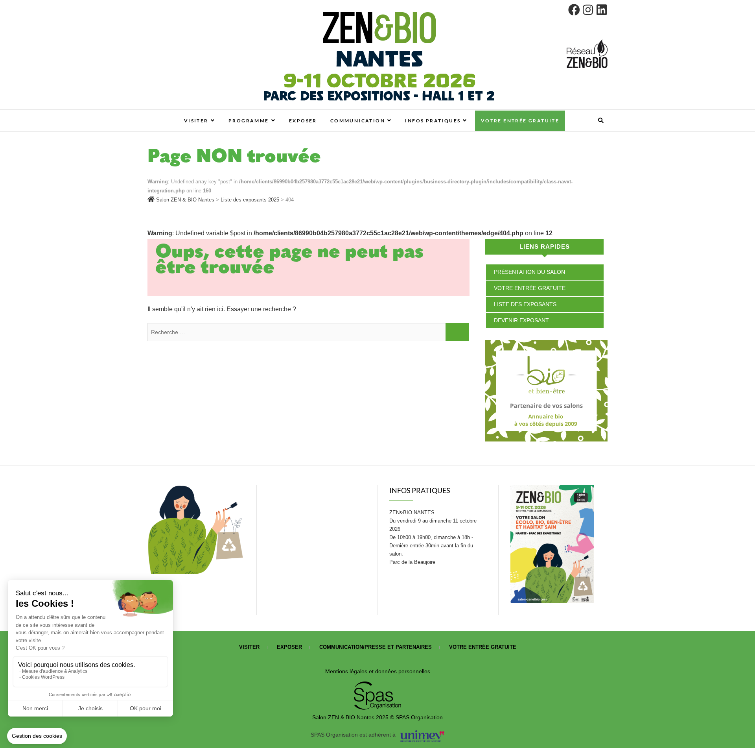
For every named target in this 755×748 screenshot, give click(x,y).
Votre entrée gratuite (520, 121)
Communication (357, 121)
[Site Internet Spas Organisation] (377, 686)
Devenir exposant (521, 320)
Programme (248, 121)
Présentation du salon (529, 272)
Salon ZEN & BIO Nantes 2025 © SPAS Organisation (377, 717)
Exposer (303, 121)
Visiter (196, 121)
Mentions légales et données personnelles (377, 671)
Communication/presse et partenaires (375, 647)
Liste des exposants (525, 304)
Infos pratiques (432, 121)
